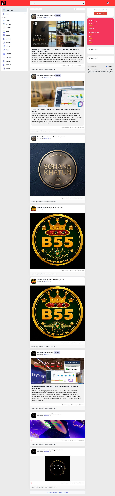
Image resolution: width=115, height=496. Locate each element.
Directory (111, 73)
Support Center (92, 73)
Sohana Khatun (42, 15)
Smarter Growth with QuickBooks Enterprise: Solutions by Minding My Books (56, 110)
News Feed (9, 10)
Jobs (7, 50)
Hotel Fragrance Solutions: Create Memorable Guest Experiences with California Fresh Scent (56, 50)
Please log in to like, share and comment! (44, 69)
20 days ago (40, 77)
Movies (8, 61)
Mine (7, 14)
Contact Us (110, 71)
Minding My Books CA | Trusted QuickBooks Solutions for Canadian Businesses (55, 387)
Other (58, 15)
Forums (8, 57)
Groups (8, 24)
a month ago (40, 209)
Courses (9, 54)
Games (8, 65)
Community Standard (94, 71)
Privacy (102, 69)
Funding (8, 42)
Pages (8, 20)
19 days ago (40, 17)
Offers (8, 46)
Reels (7, 31)
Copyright (103, 71)
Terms (95, 69)
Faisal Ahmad (41, 352)
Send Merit (101, 13)
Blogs (8, 35)
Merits (8, 68)
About (89, 69)
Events (8, 28)
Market (8, 39)
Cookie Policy (109, 69)
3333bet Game (42, 207)
